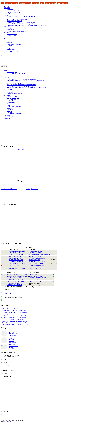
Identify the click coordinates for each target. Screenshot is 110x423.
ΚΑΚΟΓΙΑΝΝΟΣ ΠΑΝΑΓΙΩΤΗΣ (38, 265)
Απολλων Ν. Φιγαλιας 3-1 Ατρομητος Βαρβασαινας (14, 317)
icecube (9, 421)
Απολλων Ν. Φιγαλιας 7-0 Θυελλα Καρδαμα (14, 310)
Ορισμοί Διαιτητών (12, 34)
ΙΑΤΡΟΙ (42, 3)
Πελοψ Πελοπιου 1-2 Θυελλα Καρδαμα (14, 314)
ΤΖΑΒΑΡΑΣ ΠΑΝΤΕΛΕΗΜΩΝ (37, 253)
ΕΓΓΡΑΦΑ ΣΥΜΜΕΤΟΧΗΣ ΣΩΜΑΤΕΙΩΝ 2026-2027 (21, 16)
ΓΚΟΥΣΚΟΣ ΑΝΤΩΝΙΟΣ (16, 260)
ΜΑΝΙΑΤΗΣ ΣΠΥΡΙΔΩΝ (15, 253)
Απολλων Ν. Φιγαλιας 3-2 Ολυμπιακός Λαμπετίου (15, 321)
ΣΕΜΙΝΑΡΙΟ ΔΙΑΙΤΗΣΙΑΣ (14, 21)
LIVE (2, 3)
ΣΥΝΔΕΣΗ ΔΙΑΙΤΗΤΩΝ (62, 3)
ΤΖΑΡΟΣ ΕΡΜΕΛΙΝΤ (34, 260)
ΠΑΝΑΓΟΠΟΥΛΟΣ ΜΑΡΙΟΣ (17, 263)
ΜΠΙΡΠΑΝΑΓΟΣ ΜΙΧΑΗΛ (14, 285)
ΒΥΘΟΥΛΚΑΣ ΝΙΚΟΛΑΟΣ (37, 281)
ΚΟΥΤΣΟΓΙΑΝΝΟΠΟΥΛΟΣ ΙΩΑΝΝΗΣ (39, 258)
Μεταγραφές (10, 29)
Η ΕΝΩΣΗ (7, 8)
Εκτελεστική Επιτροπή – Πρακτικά (16, 10)
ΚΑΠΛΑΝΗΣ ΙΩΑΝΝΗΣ (16, 267)
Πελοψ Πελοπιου (22, 150)
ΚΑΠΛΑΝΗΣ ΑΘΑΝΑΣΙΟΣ (16, 254)
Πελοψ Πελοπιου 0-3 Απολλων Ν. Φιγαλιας (14, 319)
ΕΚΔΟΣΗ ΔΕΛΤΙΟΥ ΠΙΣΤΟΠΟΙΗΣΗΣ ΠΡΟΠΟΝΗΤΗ (21, 22)
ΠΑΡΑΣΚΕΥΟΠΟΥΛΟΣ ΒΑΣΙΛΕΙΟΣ (17, 274)
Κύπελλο (9, 42)
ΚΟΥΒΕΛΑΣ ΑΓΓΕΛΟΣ (35, 251)
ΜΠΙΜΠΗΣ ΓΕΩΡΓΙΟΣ (13, 283)
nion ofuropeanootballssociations (12, 340)
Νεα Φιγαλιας (8, 293)
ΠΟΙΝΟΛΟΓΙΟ (36, 3)
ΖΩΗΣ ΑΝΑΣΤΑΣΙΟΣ (15, 265)
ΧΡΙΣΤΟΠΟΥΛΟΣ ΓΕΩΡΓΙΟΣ (37, 267)
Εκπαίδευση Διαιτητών (13, 37)
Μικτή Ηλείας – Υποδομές (14, 44)
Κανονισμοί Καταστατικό (13, 12)
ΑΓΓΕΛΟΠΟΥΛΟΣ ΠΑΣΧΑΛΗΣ (37, 268)
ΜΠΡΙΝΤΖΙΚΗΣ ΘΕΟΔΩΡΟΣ (37, 261)
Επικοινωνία (7, 52)
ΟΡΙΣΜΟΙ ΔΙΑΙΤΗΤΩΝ (51, 3)
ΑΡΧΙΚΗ (6, 6)
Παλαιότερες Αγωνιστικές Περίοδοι (16, 31)
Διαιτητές (9, 45)
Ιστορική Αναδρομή (12, 9)
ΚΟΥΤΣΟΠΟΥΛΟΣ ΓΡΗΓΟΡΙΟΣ (15, 281)
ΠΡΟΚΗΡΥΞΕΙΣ (8, 13)
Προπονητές (10, 47)
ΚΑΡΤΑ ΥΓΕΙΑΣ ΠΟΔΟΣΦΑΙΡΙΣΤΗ (17, 19)
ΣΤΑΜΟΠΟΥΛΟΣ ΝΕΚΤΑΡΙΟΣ (37, 263)
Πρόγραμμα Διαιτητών (13, 35)
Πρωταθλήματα (11, 39)
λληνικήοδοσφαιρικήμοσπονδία (13, 334)
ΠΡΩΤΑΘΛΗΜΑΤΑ (15, 51)
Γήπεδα (9, 28)
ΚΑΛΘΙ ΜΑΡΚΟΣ (35, 274)
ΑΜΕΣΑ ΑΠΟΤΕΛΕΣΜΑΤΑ (11, 3)
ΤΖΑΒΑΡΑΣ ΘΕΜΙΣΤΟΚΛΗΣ (17, 251)
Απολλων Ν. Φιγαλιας (6, 150)
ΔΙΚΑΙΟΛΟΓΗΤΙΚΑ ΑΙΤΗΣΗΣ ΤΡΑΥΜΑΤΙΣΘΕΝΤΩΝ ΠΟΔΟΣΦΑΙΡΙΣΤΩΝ (27, 25)
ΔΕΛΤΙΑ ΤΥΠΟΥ (8, 38)
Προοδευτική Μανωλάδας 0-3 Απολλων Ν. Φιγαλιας (14, 324)
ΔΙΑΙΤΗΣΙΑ (7, 32)
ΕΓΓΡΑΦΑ (7, 15)
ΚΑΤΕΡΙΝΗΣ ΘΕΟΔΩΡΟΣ (16, 258)
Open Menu (4, 66)
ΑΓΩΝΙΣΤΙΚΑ (8, 26)
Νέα (8, 41)
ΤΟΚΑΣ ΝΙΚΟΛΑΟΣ (36, 276)
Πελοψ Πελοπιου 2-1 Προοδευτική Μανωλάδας (14, 323)
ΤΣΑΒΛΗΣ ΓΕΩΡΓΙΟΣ (36, 279)
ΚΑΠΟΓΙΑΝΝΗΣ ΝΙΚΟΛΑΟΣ (15, 279)
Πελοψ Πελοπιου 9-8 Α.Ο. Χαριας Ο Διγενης (14, 308)
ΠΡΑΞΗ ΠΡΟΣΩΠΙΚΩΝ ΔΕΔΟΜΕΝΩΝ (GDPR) (20, 24)
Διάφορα (9, 48)
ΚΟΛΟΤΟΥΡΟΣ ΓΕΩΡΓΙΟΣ (36, 256)
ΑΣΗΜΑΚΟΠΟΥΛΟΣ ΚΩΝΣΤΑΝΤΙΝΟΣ (18, 276)
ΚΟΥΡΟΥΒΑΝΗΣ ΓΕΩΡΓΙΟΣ (17, 268)
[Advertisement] (49, 131)
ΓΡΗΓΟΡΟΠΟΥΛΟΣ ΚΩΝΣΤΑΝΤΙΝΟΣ (39, 254)
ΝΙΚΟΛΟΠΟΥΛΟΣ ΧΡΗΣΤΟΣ (17, 256)
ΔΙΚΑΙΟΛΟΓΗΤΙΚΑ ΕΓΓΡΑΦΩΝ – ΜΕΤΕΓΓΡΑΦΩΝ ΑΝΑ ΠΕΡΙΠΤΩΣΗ (27, 18)
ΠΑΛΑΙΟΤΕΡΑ (11, 50)
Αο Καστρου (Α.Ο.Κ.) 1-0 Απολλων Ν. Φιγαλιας (14, 315)
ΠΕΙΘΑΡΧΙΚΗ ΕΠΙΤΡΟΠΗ (25, 3)
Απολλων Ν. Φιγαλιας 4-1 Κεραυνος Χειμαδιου (14, 312)
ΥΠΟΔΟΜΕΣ (7, 118)
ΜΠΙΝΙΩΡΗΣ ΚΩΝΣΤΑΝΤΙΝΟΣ (18, 261)
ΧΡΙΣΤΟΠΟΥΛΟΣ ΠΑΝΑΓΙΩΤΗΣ (39, 278)
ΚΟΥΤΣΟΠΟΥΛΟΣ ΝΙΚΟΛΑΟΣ (15, 278)
